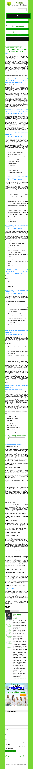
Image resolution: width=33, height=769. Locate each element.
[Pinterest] (9, 640)
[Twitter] (9, 622)
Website (7, 739)
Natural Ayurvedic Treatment (19, 764)
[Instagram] (9, 636)
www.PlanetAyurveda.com (19, 678)
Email (6, 734)
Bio (8, 611)
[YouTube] (9, 646)
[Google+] (9, 629)
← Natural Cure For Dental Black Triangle (9, 757)
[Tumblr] (9, 643)
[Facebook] (9, 625)
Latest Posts (15, 611)
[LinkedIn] (9, 632)
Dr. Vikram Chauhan (17, 614)
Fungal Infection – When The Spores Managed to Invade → (23, 757)
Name (6, 729)
